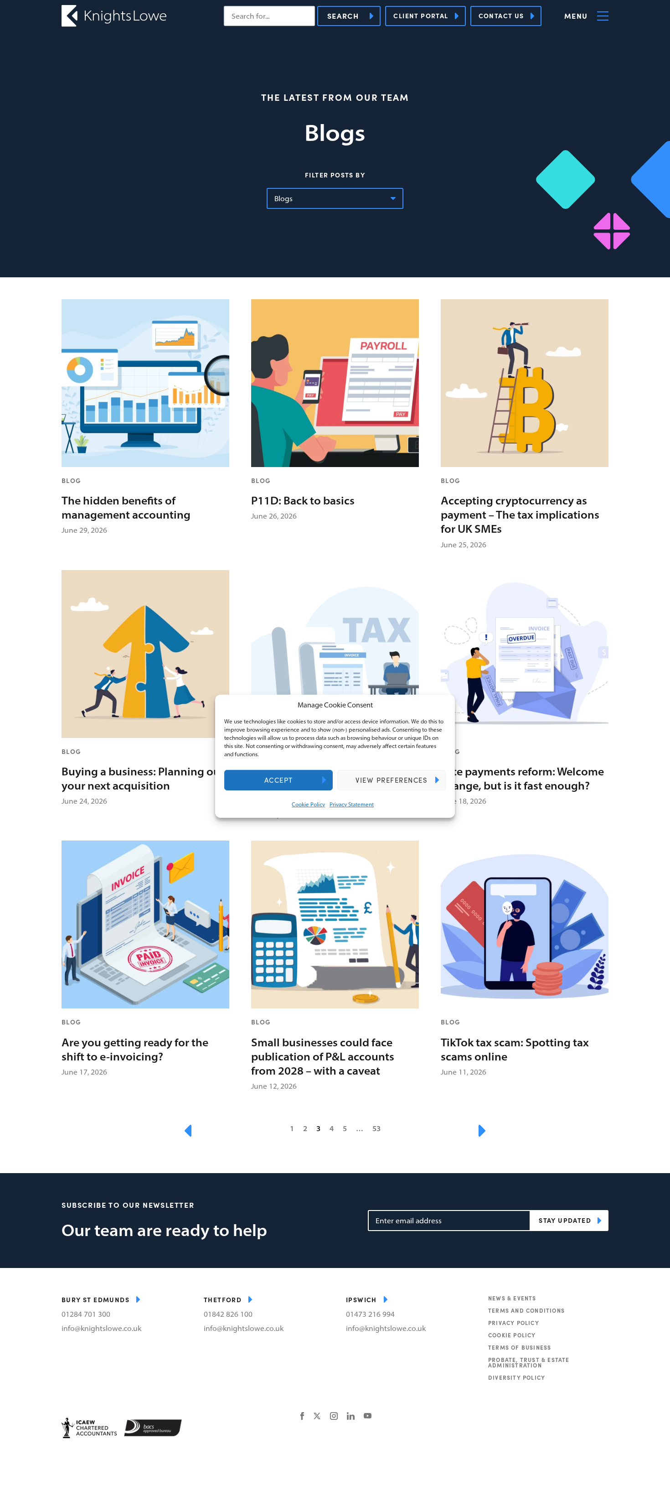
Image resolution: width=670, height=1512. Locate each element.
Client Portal (420, 15)
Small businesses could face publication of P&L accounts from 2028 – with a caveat (322, 1056)
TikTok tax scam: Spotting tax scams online (515, 1049)
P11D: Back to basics (303, 500)
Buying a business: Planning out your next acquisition (143, 778)
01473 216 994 (370, 1314)
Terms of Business (519, 1347)
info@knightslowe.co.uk (101, 1328)
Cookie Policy (308, 803)
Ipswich (361, 1299)
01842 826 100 (228, 1314)
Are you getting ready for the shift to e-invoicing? (135, 1049)
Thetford (223, 1299)
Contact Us (501, 15)
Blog (72, 480)
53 (376, 1129)
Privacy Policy (513, 1322)
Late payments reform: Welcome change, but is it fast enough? (522, 778)
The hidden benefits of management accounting (126, 507)
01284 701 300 (86, 1314)
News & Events (512, 1298)
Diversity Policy (516, 1377)
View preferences (392, 780)
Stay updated (565, 1220)
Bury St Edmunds (95, 1299)
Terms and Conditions (526, 1310)
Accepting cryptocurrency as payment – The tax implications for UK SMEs (520, 514)
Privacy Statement (352, 803)
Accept (278, 780)
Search (343, 15)
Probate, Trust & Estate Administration (529, 1362)
